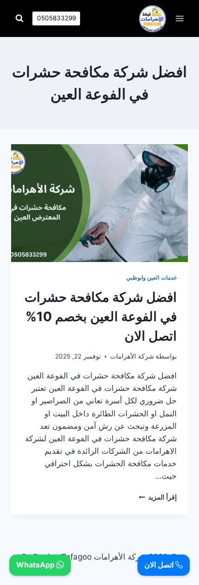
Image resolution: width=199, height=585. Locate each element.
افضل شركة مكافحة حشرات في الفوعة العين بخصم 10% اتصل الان (101, 316)
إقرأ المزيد (158, 497)
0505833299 (56, 18)
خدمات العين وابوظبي (151, 277)
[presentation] (99, 203)
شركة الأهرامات (132, 356)
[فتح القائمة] (179, 18)
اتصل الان (159, 564)
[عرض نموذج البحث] (19, 18)
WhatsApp (36, 564)
